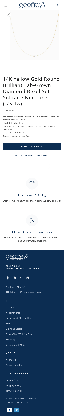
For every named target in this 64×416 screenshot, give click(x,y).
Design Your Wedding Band (19, 334)
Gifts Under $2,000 (15, 345)
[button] (6, 5)
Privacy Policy (13, 380)
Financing (10, 339)
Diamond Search (14, 329)
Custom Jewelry (14, 365)
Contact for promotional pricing (32, 155)
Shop (8, 323)
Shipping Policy (13, 385)
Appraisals (11, 360)
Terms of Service (14, 390)
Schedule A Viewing (32, 146)
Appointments (13, 312)
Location (10, 307)
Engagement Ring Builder (18, 318)
